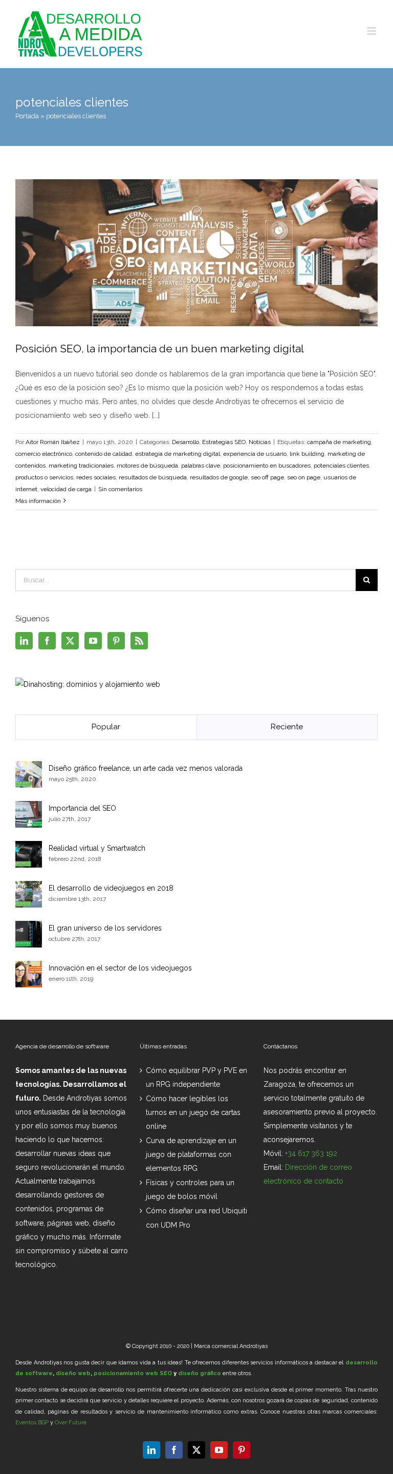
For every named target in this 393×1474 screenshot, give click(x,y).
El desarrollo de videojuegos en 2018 (111, 888)
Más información (38, 500)
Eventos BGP (32, 1422)
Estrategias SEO (224, 442)
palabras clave (200, 465)
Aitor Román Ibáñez (53, 442)
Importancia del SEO (82, 808)
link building (307, 453)
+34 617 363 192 (311, 1153)
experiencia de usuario (255, 453)
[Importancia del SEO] (28, 808)
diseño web (73, 1373)
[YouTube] (93, 640)
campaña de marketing (339, 442)
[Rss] (139, 640)
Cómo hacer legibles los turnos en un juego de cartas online (193, 1112)
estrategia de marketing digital (177, 453)
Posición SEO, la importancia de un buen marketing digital (159, 348)
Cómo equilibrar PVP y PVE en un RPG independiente (196, 1077)
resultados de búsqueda (153, 477)
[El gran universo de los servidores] (28, 927)
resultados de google (219, 477)
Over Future (70, 1422)
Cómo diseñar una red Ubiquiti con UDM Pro (196, 1218)
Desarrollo (185, 442)
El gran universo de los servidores (105, 928)
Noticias (260, 442)
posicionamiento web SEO (133, 1373)
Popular (106, 726)
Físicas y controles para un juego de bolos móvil (190, 1189)
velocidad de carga (66, 489)
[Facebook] (47, 640)
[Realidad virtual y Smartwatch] (28, 848)
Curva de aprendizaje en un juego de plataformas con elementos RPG (191, 1154)
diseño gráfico (199, 1373)
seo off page (267, 477)
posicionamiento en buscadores (267, 465)
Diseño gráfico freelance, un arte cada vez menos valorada (146, 768)
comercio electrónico (43, 453)
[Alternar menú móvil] (372, 31)
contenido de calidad (103, 453)
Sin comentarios (120, 489)
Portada (27, 116)
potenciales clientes (341, 465)
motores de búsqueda (147, 465)
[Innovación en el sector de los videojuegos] (28, 967)
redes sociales (96, 477)
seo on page (303, 477)
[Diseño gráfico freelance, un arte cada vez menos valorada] (28, 768)
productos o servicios (44, 477)
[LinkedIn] (24, 640)
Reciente (287, 726)
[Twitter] (70, 640)
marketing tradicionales (81, 465)
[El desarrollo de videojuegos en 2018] (28, 887)
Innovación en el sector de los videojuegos (120, 968)
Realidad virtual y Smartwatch (97, 848)
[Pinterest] (116, 640)
